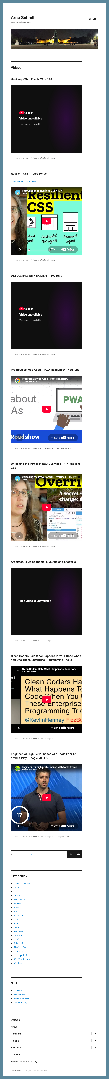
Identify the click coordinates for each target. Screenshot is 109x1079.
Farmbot (17, 903)
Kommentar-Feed (21, 998)
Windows (18, 962)
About (14, 1026)
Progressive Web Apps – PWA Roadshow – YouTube (45, 370)
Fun (15, 911)
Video (35, 158)
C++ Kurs (15, 1054)
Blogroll (17, 887)
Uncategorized (20, 955)
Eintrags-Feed (20, 994)
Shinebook (18, 943)
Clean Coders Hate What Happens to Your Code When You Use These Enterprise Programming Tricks (46, 658)
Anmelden (18, 990)
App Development (47, 448)
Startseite (15, 1019)
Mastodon (18, 931)
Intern (16, 919)
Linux (16, 927)
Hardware (18, 915)
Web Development (47, 158)
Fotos (16, 907)
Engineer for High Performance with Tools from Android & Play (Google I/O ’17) (44, 756)
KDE (16, 923)
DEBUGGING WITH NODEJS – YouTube (36, 275)
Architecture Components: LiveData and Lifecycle (43, 562)
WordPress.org (20, 1002)
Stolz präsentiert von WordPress (36, 1070)
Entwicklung (19, 899)
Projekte (17, 939)
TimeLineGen (20, 947)
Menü (92, 19)
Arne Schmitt (23, 17)
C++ (16, 891)
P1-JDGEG (19, 935)
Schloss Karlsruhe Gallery (24, 1061)
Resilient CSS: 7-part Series (29, 173)
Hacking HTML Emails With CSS (32, 79)
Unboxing (18, 951)
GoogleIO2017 (63, 836)
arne (16, 158)
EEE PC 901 (19, 895)
